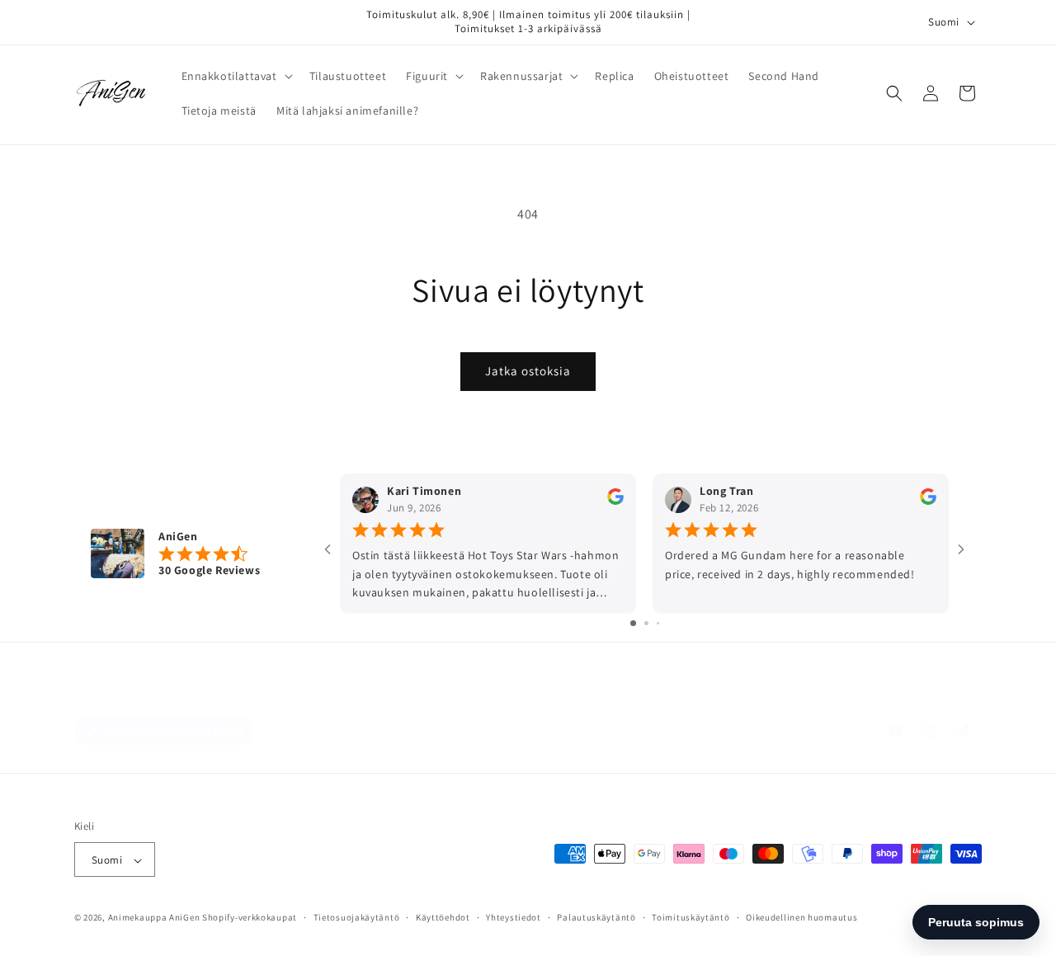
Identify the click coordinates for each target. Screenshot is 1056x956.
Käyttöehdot (443, 917)
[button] (235, 76)
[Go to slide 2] (646, 624)
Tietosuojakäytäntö (357, 917)
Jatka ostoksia (528, 371)
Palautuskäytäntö (596, 917)
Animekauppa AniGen (154, 918)
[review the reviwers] (615, 501)
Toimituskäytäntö (690, 917)
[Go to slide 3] (658, 624)
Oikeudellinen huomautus (801, 917)
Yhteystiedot (513, 917)
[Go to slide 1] (633, 624)
